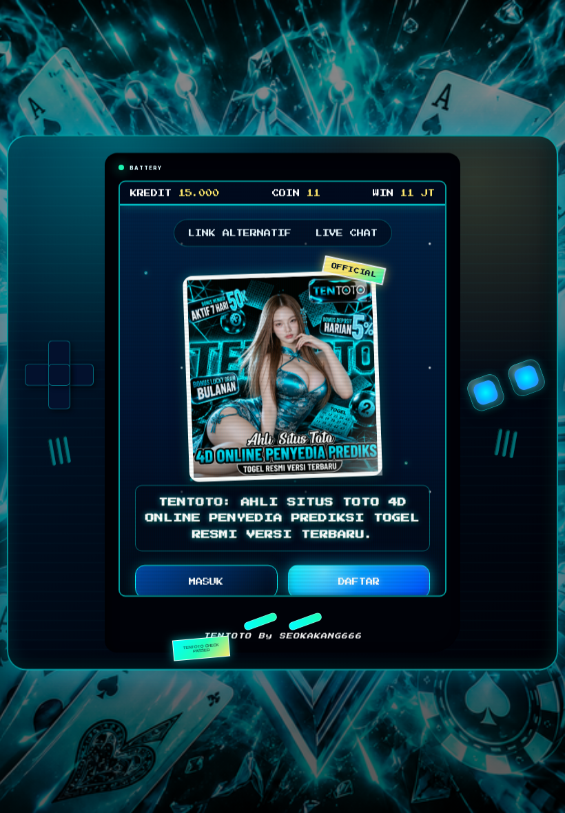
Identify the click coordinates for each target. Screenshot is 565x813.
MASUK (206, 585)
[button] (260, 625)
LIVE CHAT (347, 237)
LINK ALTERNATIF (239, 237)
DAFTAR (359, 585)
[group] (59, 378)
